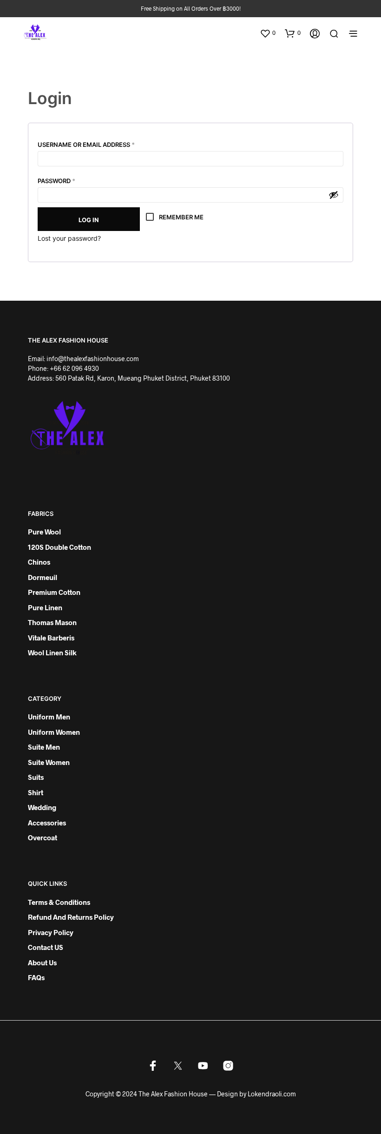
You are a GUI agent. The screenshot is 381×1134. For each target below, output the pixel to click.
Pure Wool (44, 531)
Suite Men (44, 747)
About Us (42, 962)
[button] (268, 33)
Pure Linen (45, 607)
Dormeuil (42, 577)
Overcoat (42, 837)
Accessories (47, 822)
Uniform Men (49, 716)
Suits (36, 777)
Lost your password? (69, 238)
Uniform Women (54, 732)
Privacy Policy (50, 932)
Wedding (42, 807)
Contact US (45, 947)
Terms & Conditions (59, 902)
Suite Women (49, 762)
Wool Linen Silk (52, 652)
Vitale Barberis (51, 637)
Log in (89, 220)
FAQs (36, 977)
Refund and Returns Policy (71, 917)
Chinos (39, 562)
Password (71, 180)
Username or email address (101, 143)
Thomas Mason (52, 622)
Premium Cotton (54, 592)
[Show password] (333, 195)
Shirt (35, 792)
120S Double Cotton (59, 547)
